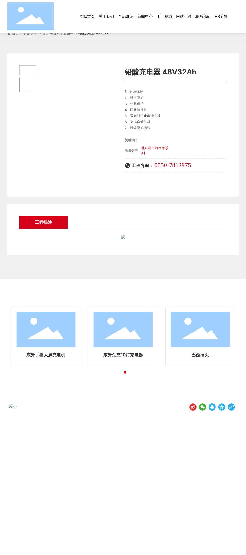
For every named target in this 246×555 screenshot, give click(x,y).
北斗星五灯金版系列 (58, 33)
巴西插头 (200, 354)
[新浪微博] (193, 407)
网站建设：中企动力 (175, 545)
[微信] (202, 407)
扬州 (194, 545)
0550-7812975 (172, 165)
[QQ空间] (221, 407)
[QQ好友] (212, 407)
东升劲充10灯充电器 (123, 354)
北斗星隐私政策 (225, 545)
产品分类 (30, 33)
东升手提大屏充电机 (45, 354)
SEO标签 (207, 545)
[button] (116, 372)
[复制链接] (231, 407)
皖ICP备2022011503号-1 (126, 545)
